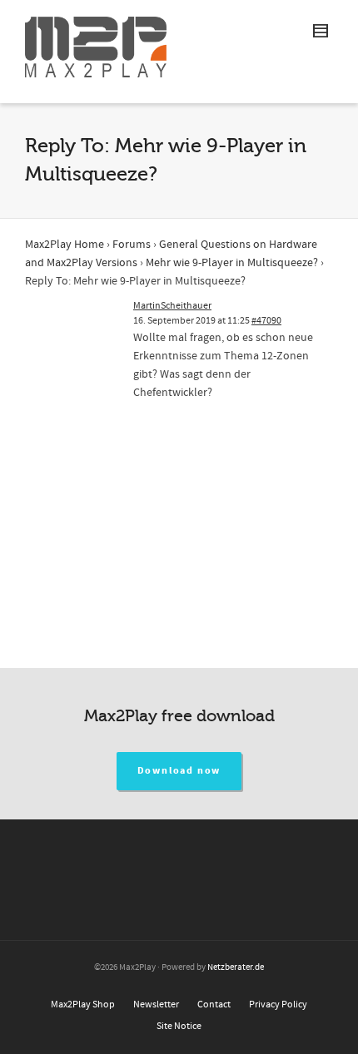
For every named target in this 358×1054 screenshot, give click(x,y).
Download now (179, 771)
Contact (214, 1004)
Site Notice (179, 1026)
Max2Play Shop (83, 1004)
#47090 (266, 320)
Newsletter (156, 1004)
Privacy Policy (278, 1004)
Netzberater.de (235, 967)
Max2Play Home (64, 244)
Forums (131, 244)
